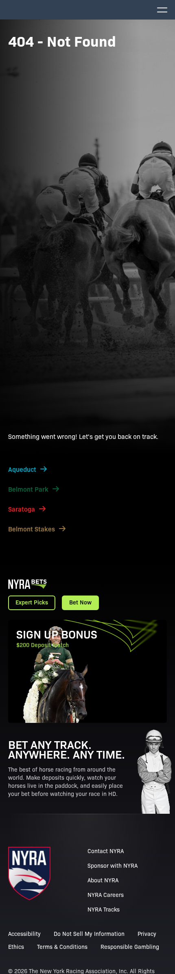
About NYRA (103, 880)
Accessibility (24, 933)
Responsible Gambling (130, 946)
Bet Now (80, 602)
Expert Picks (31, 602)
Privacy (147, 933)
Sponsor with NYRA (113, 865)
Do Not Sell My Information (89, 933)
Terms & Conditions (62, 946)
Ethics (16, 946)
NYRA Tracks (104, 909)
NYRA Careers (106, 894)
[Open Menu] (162, 10)
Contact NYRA (106, 850)
